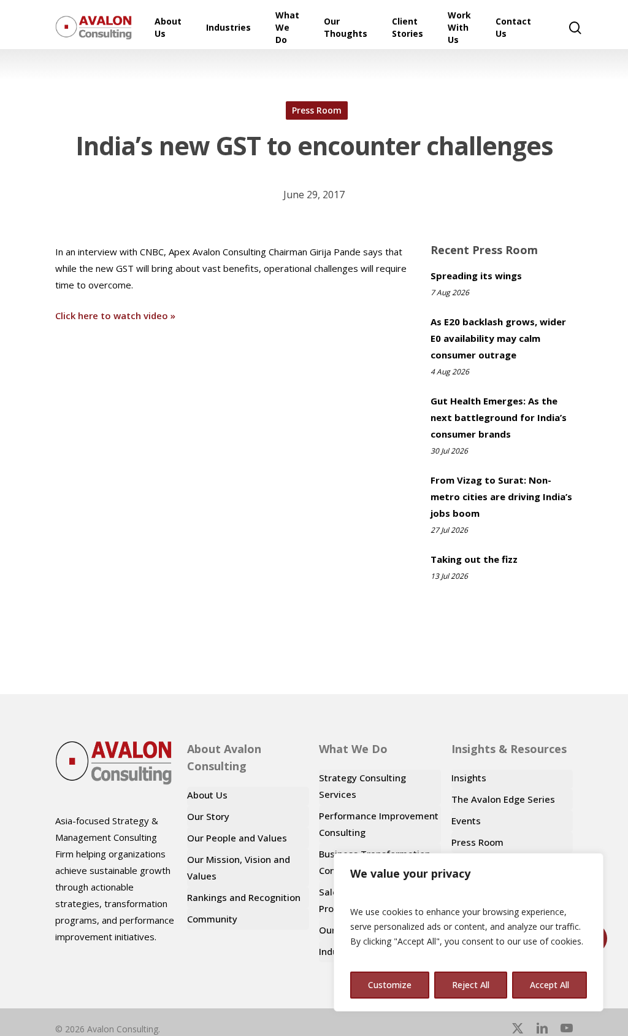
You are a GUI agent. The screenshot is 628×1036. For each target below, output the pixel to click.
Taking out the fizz (474, 559)
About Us (207, 795)
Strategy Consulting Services (362, 785)
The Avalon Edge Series (503, 799)
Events (466, 820)
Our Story (208, 816)
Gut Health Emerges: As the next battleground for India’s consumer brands (499, 417)
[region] (468, 932)
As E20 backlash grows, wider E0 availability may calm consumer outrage (498, 338)
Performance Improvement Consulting (378, 824)
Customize (390, 985)
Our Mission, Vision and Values (238, 867)
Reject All (470, 985)
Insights (468, 777)
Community (212, 919)
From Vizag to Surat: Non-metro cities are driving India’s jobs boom (501, 496)
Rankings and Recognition (244, 897)
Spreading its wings (476, 275)
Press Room (317, 110)
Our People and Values (237, 838)
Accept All (549, 985)
